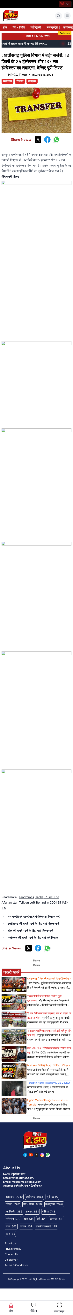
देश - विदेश (19, 27)
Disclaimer (11, 1259)
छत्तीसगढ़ (7, 81)
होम (5, 27)
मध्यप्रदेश (52, 27)
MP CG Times (58, 1279)
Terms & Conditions (16, 1265)
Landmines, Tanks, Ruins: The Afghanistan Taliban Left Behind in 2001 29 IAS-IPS (35, 902)
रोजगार (20, 81)
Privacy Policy (13, 1248)
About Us (10, 1243)
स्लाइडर (32, 81)
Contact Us (11, 1254)
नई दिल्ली (36, 27)
